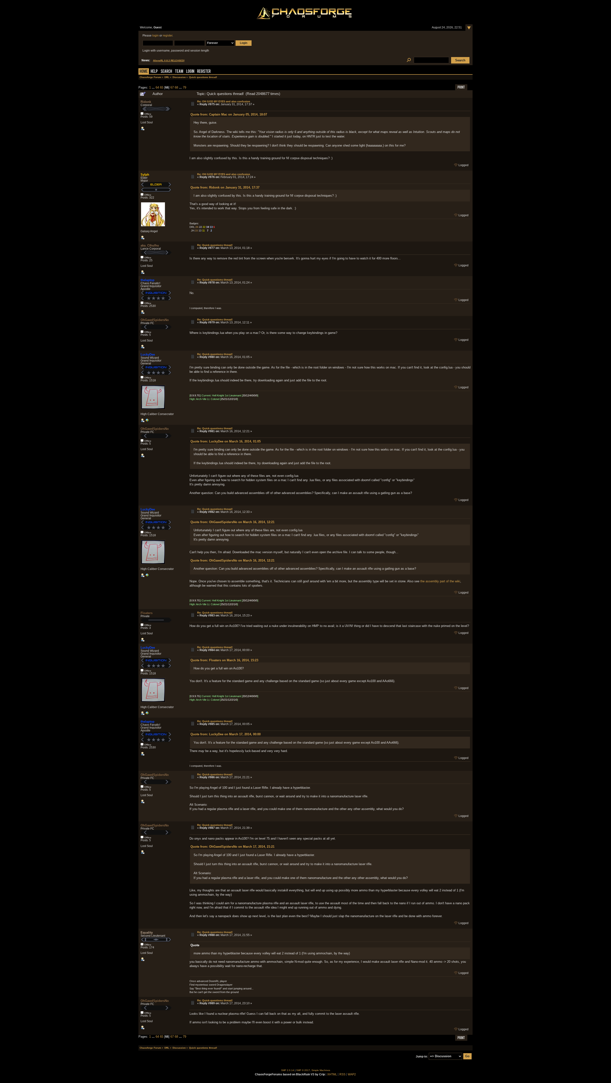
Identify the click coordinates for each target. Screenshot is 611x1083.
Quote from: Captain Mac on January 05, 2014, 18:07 (228, 114)
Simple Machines (320, 1070)
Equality (147, 932)
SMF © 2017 (303, 1070)
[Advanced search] (409, 60)
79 (184, 87)
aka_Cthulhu (150, 245)
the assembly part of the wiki (440, 581)
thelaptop (147, 280)
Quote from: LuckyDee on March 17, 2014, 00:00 (225, 734)
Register (204, 72)
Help (154, 72)
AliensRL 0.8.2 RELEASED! (168, 60)
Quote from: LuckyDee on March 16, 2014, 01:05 (225, 441)
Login (190, 72)
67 (172, 87)
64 (157, 87)
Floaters (147, 613)
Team (179, 72)
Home (144, 72)
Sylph (145, 174)
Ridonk (146, 102)
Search (166, 72)
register (167, 35)
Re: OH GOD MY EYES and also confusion (223, 101)
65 (161, 87)
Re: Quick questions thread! (215, 245)
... (154, 87)
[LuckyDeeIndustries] (147, 421)
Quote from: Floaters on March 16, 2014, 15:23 (224, 660)
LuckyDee (148, 354)
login (155, 35)
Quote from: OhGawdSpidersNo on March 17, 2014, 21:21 (232, 846)
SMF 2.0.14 (287, 1070)
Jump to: (422, 1056)
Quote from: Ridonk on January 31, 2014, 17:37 (224, 187)
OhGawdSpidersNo (155, 320)
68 (176, 87)
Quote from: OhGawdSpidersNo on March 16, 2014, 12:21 (232, 522)
